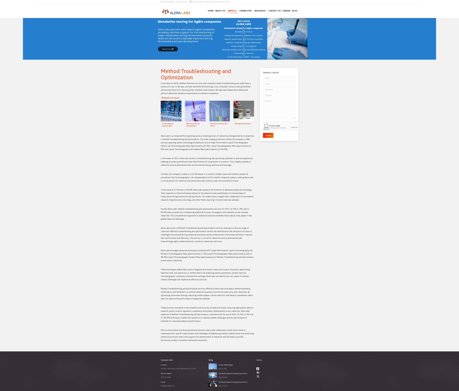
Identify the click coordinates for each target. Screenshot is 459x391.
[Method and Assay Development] (195, 111)
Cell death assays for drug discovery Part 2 (233, 382)
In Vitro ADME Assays (226, 365)
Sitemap (259, 360)
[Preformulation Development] (171, 111)
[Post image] (213, 366)
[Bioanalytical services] (243, 111)
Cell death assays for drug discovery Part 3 (233, 373)
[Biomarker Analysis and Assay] (219, 111)
